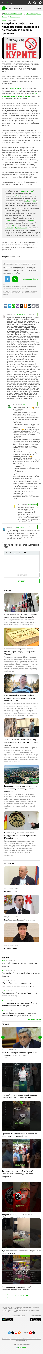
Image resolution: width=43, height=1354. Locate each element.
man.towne (20, 314)
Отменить (22, 581)
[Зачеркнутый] (19, 553)
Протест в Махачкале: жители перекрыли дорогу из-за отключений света (19, 1135)
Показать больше (22, 1296)
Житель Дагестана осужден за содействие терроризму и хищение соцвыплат (19, 1014)
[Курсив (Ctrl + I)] (10, 553)
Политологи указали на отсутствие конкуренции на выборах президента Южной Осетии (20, 835)
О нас (3, 1315)
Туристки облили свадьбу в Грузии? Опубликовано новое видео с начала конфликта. (17, 1174)
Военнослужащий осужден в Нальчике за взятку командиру (19, 994)
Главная (4, 17)
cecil (24, 404)
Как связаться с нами (18, 1315)
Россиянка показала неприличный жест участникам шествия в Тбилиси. (19, 1288)
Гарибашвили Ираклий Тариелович (19, 919)
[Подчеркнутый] (15, 553)
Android (19, 196)
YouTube (10, 225)
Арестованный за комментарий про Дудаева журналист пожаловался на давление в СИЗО (19, 698)
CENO (27, 201)
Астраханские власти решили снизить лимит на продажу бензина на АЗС (20, 615)
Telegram (32, 220)
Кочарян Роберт (11, 891)
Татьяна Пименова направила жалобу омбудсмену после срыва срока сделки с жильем (21, 742)
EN (7, 2)
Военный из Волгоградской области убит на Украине (21, 974)
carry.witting (20, 527)
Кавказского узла (26, 191)
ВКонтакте (9, 228)
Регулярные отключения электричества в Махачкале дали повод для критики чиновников (20, 789)
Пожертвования (36, 1315)
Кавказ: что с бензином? (13, 14)
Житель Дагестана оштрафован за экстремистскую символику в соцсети (18, 984)
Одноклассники (21, 228)
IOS (34, 201)
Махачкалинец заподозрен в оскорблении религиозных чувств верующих (19, 1004)
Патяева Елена (10, 948)
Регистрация (22, 575)
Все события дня (34, 1019)
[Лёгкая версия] (11, 3)
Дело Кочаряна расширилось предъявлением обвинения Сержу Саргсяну (21, 1053)
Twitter (8, 220)
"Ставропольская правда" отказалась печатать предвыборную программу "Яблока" (19, 651)
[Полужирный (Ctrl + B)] (6, 553)
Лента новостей (15, 17)
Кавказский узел (16, 89)
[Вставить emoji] (25, 553)
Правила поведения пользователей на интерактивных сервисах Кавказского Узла (21, 1339)
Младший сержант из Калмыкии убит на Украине (19, 964)
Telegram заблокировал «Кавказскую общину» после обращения (17, 1215)
